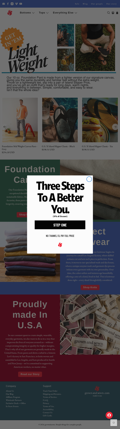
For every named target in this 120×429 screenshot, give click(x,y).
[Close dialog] (89, 179)
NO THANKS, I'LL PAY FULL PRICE (60, 236)
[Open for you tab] (109, 415)
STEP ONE (60, 224)
